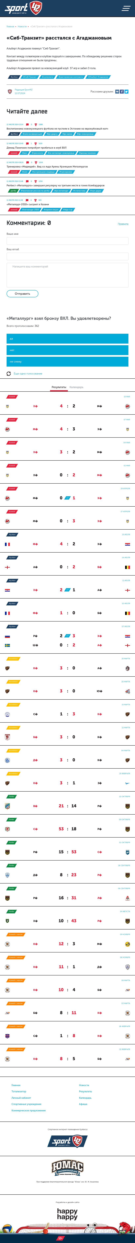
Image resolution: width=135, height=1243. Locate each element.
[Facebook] (122, 92)
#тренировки (65, 172)
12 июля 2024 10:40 (15, 144)
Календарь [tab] (76, 387)
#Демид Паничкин (87, 153)
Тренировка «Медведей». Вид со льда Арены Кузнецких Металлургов (47, 166)
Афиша (83, 1104)
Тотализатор (19, 1091)
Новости (84, 1085)
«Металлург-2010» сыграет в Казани (28, 204)
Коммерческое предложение (29, 1110)
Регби (13, 191)
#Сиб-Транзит (29, 77)
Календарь (85, 1097)
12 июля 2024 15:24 (15, 125)
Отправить (22, 293)
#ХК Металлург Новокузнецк (61, 153)
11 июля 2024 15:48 (15, 181)
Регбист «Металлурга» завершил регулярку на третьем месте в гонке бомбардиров (56, 185)
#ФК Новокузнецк (85, 134)
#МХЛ (24, 172)
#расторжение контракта (71, 77)
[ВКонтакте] (117, 92)
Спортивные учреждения (26, 1104)
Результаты (85, 1091)
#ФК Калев (67, 134)
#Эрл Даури (95, 191)
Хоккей (14, 153)
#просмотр (37, 153)
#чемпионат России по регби (35, 191)
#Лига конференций (32, 134)
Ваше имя (12, 233)
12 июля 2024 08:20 (15, 163)
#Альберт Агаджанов (98, 77)
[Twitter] (126, 92)
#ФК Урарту (52, 134)
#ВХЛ (24, 153)
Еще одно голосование (27, 373)
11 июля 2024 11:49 (15, 200)
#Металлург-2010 (30, 209)
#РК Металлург (61, 191)
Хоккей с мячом (16, 934)
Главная (16, 1085)
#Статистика (79, 191)
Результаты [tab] (59, 387)
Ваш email (13, 249)
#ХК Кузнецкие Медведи (43, 172)
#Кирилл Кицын (51, 209)
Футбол (14, 77)
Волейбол (13, 659)
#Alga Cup (67, 209)
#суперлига (47, 77)
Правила (123, 223)
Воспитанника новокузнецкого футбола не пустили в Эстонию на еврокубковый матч (57, 128)
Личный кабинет (21, 1097)
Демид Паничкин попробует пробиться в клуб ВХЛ (37, 147)
